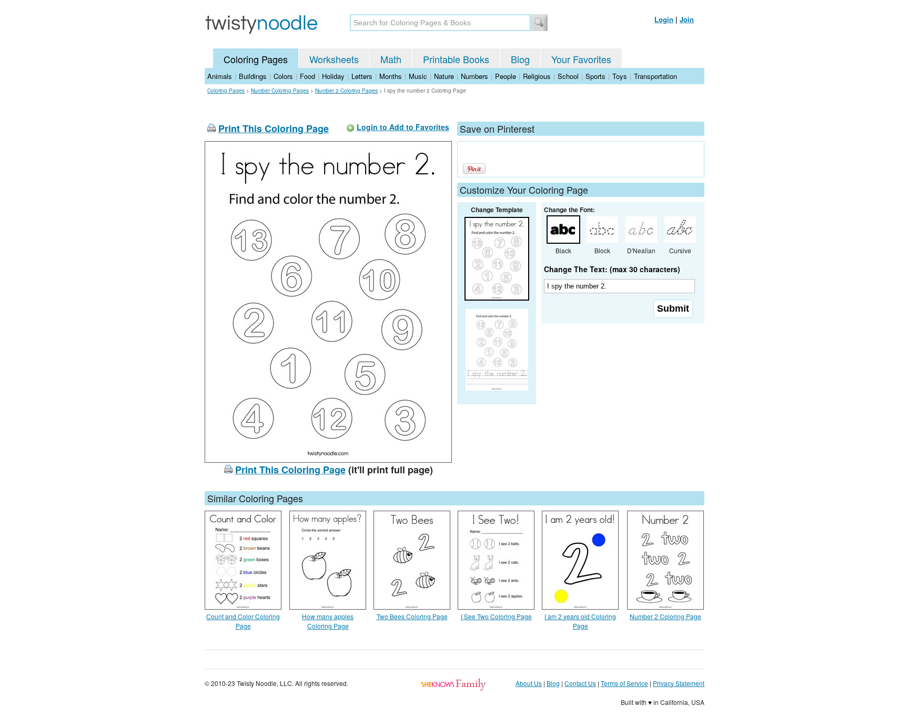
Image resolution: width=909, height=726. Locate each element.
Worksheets (334, 59)
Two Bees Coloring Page (412, 616)
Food (307, 76)
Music (418, 76)
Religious (537, 76)
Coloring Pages (256, 59)
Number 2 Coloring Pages (346, 90)
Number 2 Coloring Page (665, 616)
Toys (619, 76)
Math (390, 59)
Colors (283, 76)
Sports (595, 76)
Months (390, 76)
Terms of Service (624, 683)
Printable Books (456, 59)
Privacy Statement (678, 683)
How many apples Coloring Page (328, 621)
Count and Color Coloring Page (243, 621)
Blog (520, 59)
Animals (219, 76)
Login (663, 19)
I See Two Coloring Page (496, 616)
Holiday (333, 76)
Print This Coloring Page (273, 128)
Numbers (474, 76)
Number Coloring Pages (280, 90)
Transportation (655, 76)
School (568, 76)
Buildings (253, 76)
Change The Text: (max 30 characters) (612, 269)
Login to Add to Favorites (403, 127)
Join (687, 19)
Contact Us (580, 683)
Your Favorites (581, 59)
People (505, 76)
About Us (529, 683)
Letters (361, 76)
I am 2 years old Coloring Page (580, 621)
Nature (444, 76)
